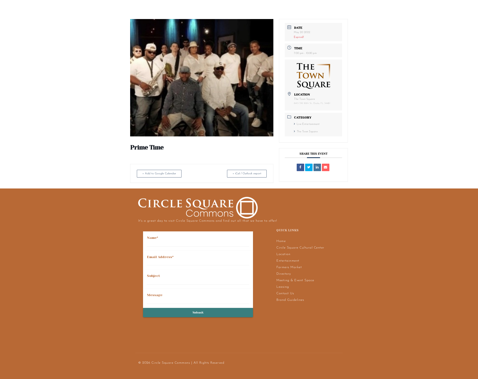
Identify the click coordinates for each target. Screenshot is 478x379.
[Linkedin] (317, 167)
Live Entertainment (308, 124)
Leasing (282, 287)
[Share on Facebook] (300, 167)
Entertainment (287, 261)
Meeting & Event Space (295, 280)
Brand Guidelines (290, 300)
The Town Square (307, 131)
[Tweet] (309, 167)
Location (283, 254)
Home (281, 241)
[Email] (325, 167)
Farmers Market (289, 267)
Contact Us (285, 293)
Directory (283, 274)
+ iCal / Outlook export (246, 173)
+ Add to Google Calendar (159, 173)
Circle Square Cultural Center (300, 247)
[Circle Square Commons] (39, 8)
